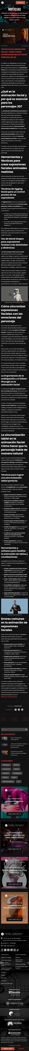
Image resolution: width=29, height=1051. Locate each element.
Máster (14, 777)
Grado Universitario (8, 781)
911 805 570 (6, 943)
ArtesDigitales (17, 773)
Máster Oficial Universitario (19, 960)
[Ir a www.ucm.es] (14, 1003)
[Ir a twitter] (5, 950)
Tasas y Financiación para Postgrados (6, 968)
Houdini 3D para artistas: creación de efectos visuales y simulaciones (19, 753)
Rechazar (21, 1049)
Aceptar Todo (7, 1049)
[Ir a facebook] (8, 950)
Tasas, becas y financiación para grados (5, 964)
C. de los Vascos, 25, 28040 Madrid (12, 938)
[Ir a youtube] (15, 950)
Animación (6, 773)
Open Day (3, 978)
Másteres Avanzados (20, 964)
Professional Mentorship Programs (21, 967)
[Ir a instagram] (2, 950)
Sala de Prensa (5, 954)
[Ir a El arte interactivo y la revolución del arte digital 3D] (25, 719)
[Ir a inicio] (2, 2)
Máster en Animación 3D (9, 697)
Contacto (20, 2)
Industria (5, 777)
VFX (19, 781)
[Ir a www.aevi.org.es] (14, 1013)
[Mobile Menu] (27, 2)
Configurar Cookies (14, 1045)
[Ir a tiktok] (18, 950)
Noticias (16, 765)
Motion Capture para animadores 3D (16, 738)
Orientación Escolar (6, 960)
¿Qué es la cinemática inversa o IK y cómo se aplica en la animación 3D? (19, 745)
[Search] (26, 729)
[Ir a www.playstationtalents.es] (14, 1023)
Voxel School (6, 769)
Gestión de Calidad (6, 957)
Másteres (17, 957)
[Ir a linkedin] (11, 950)
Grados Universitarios (20, 954)
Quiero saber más (13, 814)
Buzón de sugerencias (6, 983)
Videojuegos (6, 765)
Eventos (16, 769)
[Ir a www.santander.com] (14, 1033)
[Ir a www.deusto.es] (14, 993)
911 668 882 (13, 943)
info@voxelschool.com (9, 945)
